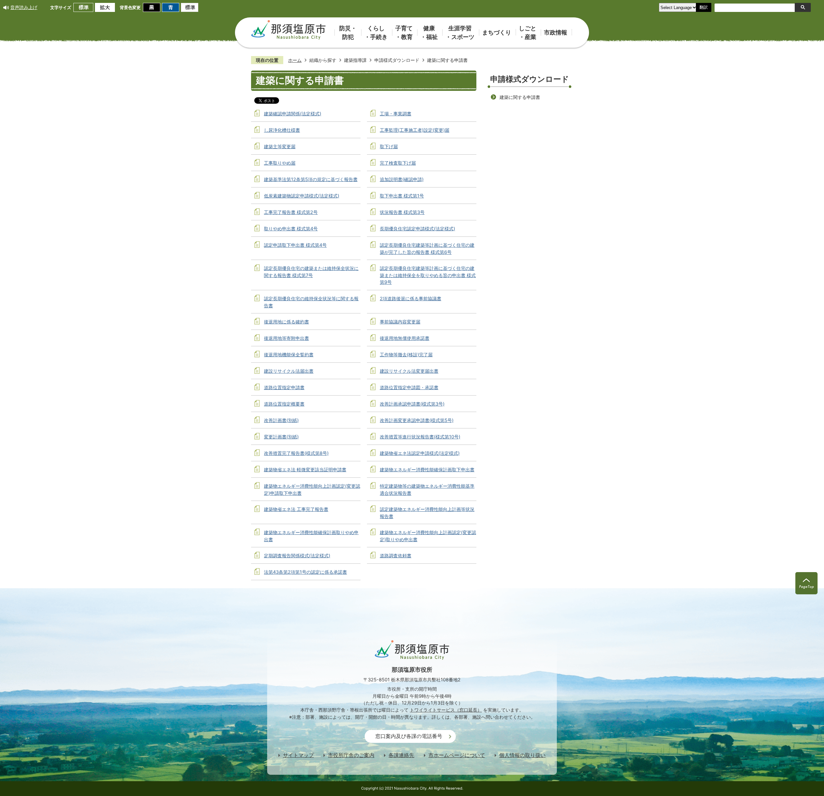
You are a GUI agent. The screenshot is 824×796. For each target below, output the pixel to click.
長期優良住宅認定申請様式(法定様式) (417, 228)
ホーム (295, 60)
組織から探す (322, 60)
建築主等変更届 (279, 146)
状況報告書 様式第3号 (402, 212)
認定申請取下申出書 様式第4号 (295, 245)
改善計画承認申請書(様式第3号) (412, 404)
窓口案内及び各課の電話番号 (408, 736)
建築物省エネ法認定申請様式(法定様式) (420, 453)
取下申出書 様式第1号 (402, 195)
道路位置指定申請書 (284, 387)
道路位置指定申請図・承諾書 (409, 387)
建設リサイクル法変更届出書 (409, 371)
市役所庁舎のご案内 (351, 755)
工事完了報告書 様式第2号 (291, 212)
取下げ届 (389, 146)
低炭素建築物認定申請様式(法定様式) (301, 195)
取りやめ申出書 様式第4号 (291, 228)
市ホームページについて (456, 755)
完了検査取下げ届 (398, 163)
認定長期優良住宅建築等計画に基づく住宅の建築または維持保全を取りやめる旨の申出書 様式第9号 (428, 275)
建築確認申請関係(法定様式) (292, 113)
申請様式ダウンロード (396, 60)
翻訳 (703, 7)
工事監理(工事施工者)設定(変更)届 (414, 130)
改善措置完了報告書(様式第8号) (296, 453)
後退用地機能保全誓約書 (289, 354)
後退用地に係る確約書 (286, 321)
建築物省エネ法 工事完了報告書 (296, 509)
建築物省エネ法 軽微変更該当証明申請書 (305, 469)
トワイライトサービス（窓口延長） (446, 710)
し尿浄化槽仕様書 (282, 130)
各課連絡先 (401, 755)
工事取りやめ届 (279, 163)
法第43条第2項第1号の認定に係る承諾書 (305, 572)
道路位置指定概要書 (284, 404)
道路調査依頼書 (395, 555)
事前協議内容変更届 (400, 321)
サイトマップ (298, 755)
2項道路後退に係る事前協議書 (410, 298)
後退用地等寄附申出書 (286, 338)
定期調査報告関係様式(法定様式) (297, 555)
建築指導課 (355, 60)
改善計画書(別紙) (281, 420)
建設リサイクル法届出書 (289, 371)
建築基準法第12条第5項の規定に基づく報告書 (311, 179)
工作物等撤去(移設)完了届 (406, 354)
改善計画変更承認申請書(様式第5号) (417, 420)
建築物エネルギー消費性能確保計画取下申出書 (427, 469)
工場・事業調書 (395, 113)
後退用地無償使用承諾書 (404, 338)
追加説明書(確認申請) (402, 179)
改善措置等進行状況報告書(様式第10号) (420, 436)
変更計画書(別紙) (281, 436)
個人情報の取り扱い (522, 755)
